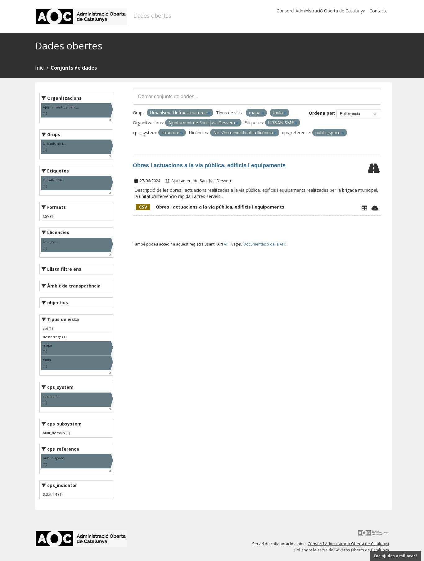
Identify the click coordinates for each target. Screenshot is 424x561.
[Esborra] (209, 113)
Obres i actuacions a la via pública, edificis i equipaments (209, 165)
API (226, 243)
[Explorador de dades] (364, 208)
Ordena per (321, 113)
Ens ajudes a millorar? (395, 556)
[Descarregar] (375, 208)
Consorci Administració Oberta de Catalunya (321, 11)
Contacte (378, 11)
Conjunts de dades (74, 67)
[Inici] (82, 16)
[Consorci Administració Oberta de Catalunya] (373, 535)
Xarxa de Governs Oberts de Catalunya (353, 550)
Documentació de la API (264, 243)
